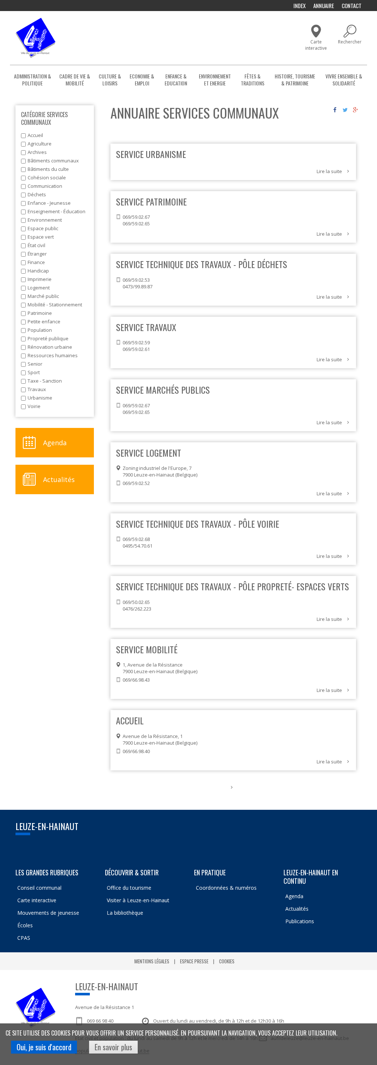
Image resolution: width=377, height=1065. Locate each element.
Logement (39, 287)
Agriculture (40, 143)
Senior (35, 364)
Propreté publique (48, 338)
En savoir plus (113, 1046)
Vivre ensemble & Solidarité (343, 79)
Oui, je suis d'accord (44, 1046)
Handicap (38, 270)
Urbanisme (40, 397)
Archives (37, 152)
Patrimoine (40, 313)
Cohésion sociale (47, 177)
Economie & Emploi (142, 79)
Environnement (45, 220)
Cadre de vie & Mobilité (74, 79)
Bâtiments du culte (48, 169)
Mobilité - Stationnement (55, 304)
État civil (36, 245)
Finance (36, 262)
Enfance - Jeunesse (49, 203)
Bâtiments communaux (53, 160)
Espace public (43, 228)
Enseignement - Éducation (56, 211)
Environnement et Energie (215, 79)
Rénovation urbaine (50, 347)
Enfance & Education (176, 79)
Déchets (37, 194)
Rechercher (350, 42)
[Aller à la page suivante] (231, 787)
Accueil (35, 135)
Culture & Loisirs (110, 79)
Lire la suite (329, 171)
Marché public (43, 296)
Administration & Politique (32, 79)
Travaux (37, 389)
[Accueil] (35, 38)
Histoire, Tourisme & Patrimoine (295, 79)
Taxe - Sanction (45, 380)
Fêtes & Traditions (252, 79)
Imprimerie (40, 279)
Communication (45, 186)
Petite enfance (44, 321)
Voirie (34, 406)
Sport (34, 372)
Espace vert (41, 236)
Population (40, 330)
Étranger (37, 253)
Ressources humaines (53, 355)
